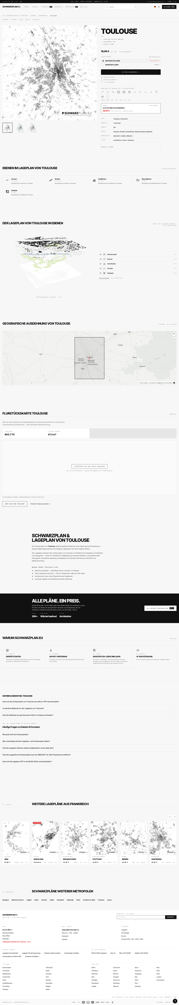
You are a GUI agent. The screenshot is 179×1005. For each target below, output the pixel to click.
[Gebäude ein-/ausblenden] (100, 273)
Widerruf (168, 997)
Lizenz (160, 997)
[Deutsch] (155, 7)
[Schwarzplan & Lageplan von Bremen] (133, 843)
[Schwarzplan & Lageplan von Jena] (16, 843)
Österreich (49, 967)
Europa (33, 15)
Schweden (6, 986)
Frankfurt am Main (89, 900)
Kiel (136, 977)
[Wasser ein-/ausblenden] (100, 259)
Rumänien (49, 983)
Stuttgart (95, 980)
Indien (48, 989)
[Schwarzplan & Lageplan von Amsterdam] (163, 843)
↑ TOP (175, 997)
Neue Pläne (6, 936)
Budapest (5, 900)
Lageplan (124, 930)
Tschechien (6, 977)
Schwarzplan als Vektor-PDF (12, 956)
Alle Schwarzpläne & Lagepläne (15, 15)
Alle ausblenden (116, 278)
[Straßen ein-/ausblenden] (100, 268)
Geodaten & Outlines (32, 956)
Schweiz (48, 974)
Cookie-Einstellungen (150, 997)
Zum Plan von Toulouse (15, 504)
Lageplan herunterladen (11, 953)
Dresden (44, 900)
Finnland (5, 989)
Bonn (136, 967)
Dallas (36, 900)
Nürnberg (116, 983)
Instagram (65, 936)
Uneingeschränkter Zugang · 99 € (16, 942)
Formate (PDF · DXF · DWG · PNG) (132, 939)
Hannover (116, 980)
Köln (93, 977)
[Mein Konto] (159, 7)
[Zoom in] (173, 333)
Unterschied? (155, 57)
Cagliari (29, 900)
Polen (4, 980)
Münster (116, 986)
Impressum (138, 997)
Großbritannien (7, 983)
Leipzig (94, 986)
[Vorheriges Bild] (2, 73)
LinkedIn (64, 939)
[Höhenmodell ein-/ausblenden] (100, 254)
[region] (89, 358)
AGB (113, 997)
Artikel (75, 933)
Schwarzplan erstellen (72, 953)
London (159, 977)
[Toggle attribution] (174, 383)
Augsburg (138, 974)
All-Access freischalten (160, 608)
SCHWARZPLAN (11, 7)
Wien (136, 980)
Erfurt (78, 900)
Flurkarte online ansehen (53, 953)
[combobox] (121, 7)
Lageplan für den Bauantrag (32, 953)
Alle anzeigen (104, 278)
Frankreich (43, 15)
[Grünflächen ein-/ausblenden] (100, 264)
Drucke (123, 936)
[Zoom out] (173, 336)
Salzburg (138, 986)
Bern (158, 967)
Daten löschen (129, 997)
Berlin (93, 967)
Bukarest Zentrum (18, 900)
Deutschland (6, 967)
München (95, 974)
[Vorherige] (170, 817)
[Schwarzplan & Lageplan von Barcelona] (45, 843)
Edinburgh (70, 900)
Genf (158, 971)
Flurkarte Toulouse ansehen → (40, 504)
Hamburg (95, 971)
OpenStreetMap (168, 383)
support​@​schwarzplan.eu (156, 1)
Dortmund (116, 967)
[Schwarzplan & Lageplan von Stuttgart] (104, 843)
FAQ (70, 933)
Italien (48, 971)
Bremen (115, 974)
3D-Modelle (125, 933)
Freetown (101, 900)
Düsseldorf (60, 900)
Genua (109, 900)
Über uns (65, 933)
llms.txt (114, 953)
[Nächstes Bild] (97, 73)
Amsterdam (160, 980)
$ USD (175, 1)
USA (47, 977)
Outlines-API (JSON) (142, 953)
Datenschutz (119, 997)
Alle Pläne (7, 930)
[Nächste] (175, 817)
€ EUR (169, 1)
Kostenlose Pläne (8, 933)
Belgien (48, 986)
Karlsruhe (138, 971)
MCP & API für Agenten (100, 953)
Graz (136, 983)
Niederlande (6, 974)
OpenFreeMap (143, 383)
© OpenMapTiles (152, 383)
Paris (158, 974)
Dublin (52, 900)
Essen (115, 971)
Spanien (48, 980)
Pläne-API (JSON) (125, 953)
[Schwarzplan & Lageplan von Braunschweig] (74, 843)
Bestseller (5, 939)
